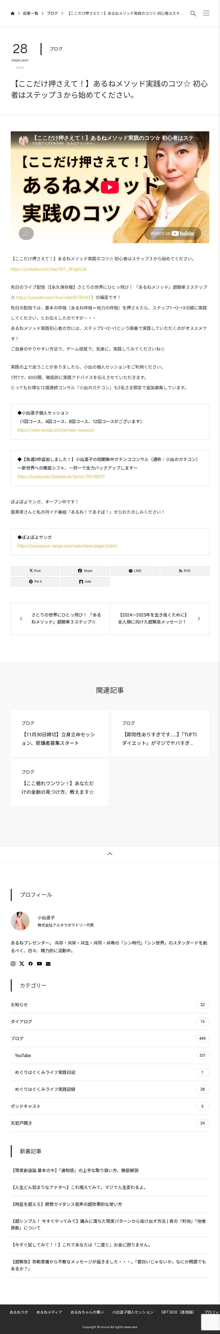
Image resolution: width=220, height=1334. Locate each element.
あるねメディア (49, 1312)
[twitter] (21, 963)
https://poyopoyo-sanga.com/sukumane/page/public (67, 546)
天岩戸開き (108, 1123)
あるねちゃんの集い (87, 1312)
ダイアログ (108, 1021)
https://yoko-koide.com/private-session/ (56, 430)
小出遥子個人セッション (132, 1312)
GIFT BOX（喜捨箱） (179, 1312)
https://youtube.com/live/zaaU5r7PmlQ (53, 297)
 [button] (110, 854)
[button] (206, 13)
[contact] (48, 963)
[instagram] (13, 963)
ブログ (56, 49)
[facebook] (30, 963)
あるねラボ (18, 1312)
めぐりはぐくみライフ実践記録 (110, 1089)
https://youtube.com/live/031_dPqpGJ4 (48, 269)
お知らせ (108, 1004)
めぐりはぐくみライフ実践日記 (109, 1072)
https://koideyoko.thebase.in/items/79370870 (61, 476)
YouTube (110, 1055)
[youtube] (39, 963)
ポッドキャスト (107, 1106)
